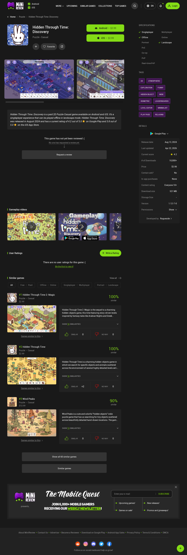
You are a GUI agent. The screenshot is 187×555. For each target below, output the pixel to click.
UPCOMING (72, 6)
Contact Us (43, 532)
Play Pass (145, 114)
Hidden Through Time (32, 346)
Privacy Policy (133, 532)
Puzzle (36, 37)
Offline (145, 37)
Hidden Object (147, 94)
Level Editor (146, 108)
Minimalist (162, 108)
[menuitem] (60, 6)
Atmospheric (154, 81)
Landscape (167, 42)
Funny (160, 87)
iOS (107, 38)
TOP (120, 6)
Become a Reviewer (70, 532)
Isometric (145, 101)
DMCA (165, 532)
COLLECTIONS (105, 6)
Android (107, 28)
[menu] (92, 5)
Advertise (54, 532)
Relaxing (159, 114)
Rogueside (165, 218)
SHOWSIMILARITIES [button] (71, 324)
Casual (44, 37)
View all (113, 278)
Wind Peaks (27, 398)
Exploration (146, 87)
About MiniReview (27, 532)
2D (142, 81)
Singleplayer (147, 32)
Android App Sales (116, 532)
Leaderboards (161, 101)
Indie (161, 94)
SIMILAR (88, 6)
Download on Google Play (93, 532)
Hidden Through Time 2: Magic (37, 294)
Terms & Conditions (151, 532)
